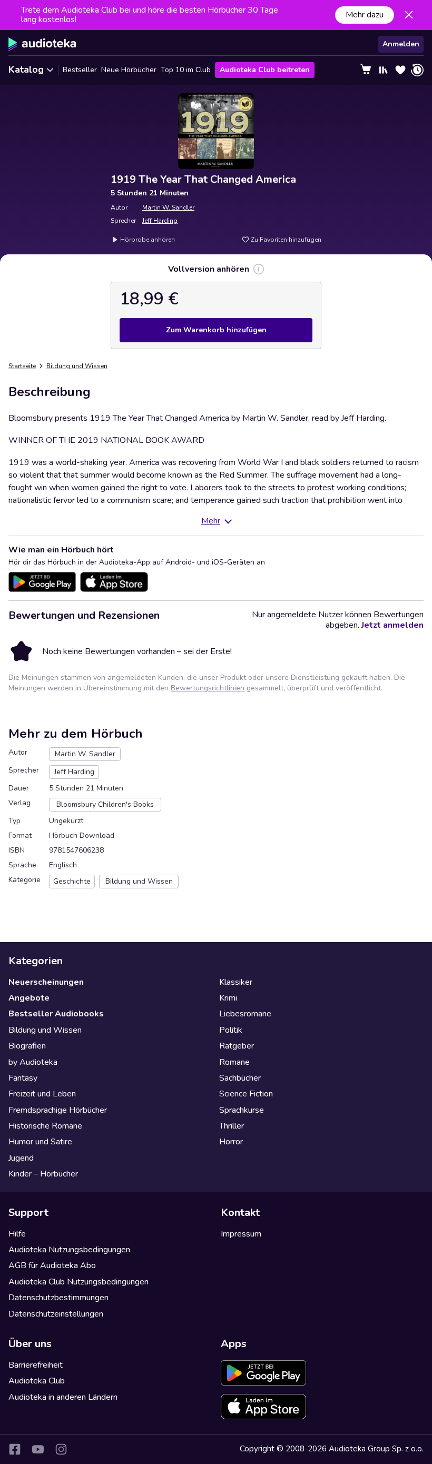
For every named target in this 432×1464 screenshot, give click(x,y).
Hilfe (17, 1234)
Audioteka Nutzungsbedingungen (69, 1249)
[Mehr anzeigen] (258, 269)
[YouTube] (38, 1449)
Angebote (29, 998)
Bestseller (80, 70)
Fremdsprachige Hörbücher (57, 1110)
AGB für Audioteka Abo (52, 1265)
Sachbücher (240, 1078)
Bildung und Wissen (76, 366)
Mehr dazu (365, 15)
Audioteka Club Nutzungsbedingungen (78, 1282)
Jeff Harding (160, 220)
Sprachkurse (241, 1110)
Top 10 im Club (186, 70)
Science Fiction (246, 1094)
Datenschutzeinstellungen (55, 1314)
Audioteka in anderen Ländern (62, 1397)
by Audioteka (32, 1062)
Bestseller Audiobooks (56, 1014)
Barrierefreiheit (35, 1365)
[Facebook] (14, 1449)
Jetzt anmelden (392, 625)
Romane (234, 1062)
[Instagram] (61, 1449)
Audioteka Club (36, 1381)
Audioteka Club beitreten (265, 70)
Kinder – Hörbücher (43, 1174)
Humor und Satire (40, 1142)
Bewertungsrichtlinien (207, 688)
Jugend (21, 1158)
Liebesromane (245, 1014)
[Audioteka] (42, 44)
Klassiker (235, 982)
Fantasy (22, 1078)
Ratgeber (236, 1046)
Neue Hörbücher (128, 70)
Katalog (26, 69)
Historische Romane (45, 1126)
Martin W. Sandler (168, 207)
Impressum (241, 1234)
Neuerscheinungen (46, 982)
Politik (230, 1030)
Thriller (231, 1126)
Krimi (228, 998)
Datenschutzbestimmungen (58, 1297)
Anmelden (400, 44)
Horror (231, 1142)
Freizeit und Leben (42, 1094)
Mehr (210, 521)
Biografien (27, 1046)
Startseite (22, 366)
